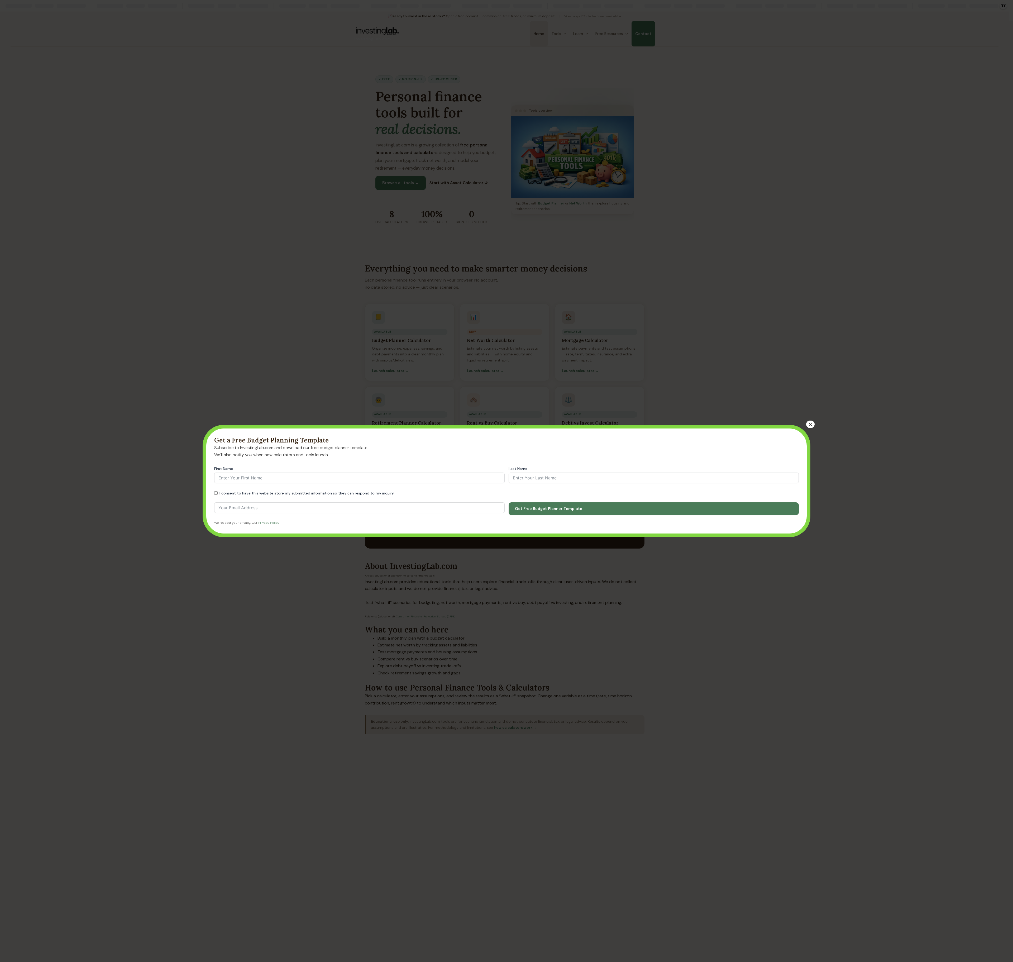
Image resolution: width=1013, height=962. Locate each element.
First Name (223, 468)
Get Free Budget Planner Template (548, 508)
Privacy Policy (268, 523)
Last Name (518, 468)
